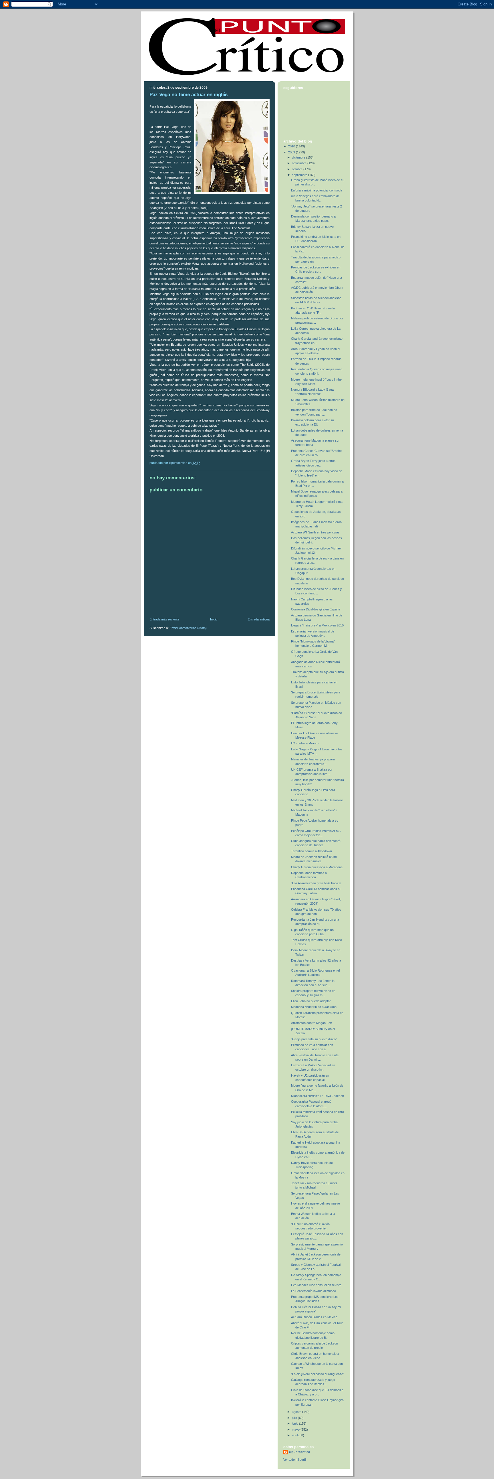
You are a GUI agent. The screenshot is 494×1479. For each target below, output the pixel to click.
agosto (297, 1411)
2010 (292, 146)
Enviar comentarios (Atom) (188, 628)
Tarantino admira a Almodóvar (311, 851)
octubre (297, 169)
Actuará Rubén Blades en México (314, 1317)
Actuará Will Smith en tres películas (315, 532)
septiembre (300, 175)
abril (295, 1435)
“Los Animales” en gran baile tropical (316, 883)
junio (295, 1423)
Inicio (213, 619)
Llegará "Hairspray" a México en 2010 (317, 625)
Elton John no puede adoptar (311, 1001)
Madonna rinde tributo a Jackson (313, 1007)
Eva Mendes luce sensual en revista (316, 1285)
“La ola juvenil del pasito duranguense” (317, 1374)
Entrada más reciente (164, 619)
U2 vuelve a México (304, 743)
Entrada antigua (259, 619)
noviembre (299, 163)
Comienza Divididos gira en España (315, 609)
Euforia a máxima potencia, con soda (316, 190)
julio (295, 1417)
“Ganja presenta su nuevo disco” (314, 1039)
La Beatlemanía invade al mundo (313, 1291)
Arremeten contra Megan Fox (311, 1023)
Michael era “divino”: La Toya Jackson (317, 1096)
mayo (296, 1429)
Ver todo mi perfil (294, 1459)
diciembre (299, 157)
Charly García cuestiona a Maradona (316, 867)
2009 (292, 152)
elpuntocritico (299, 1452)
